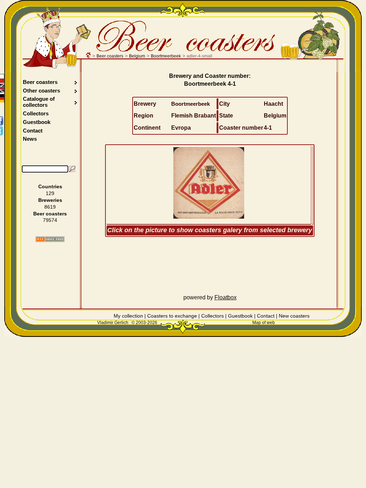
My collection (128, 316)
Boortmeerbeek (166, 56)
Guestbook (36, 122)
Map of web (263, 322)
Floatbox (225, 297)
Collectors (36, 113)
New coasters (294, 316)
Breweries (50, 200)
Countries (50, 186)
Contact (33, 131)
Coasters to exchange (172, 316)
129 (50, 193)
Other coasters (42, 91)
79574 (50, 220)
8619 (50, 207)
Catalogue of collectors (39, 102)
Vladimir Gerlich (112, 322)
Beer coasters (110, 56)
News (30, 139)
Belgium (137, 56)
